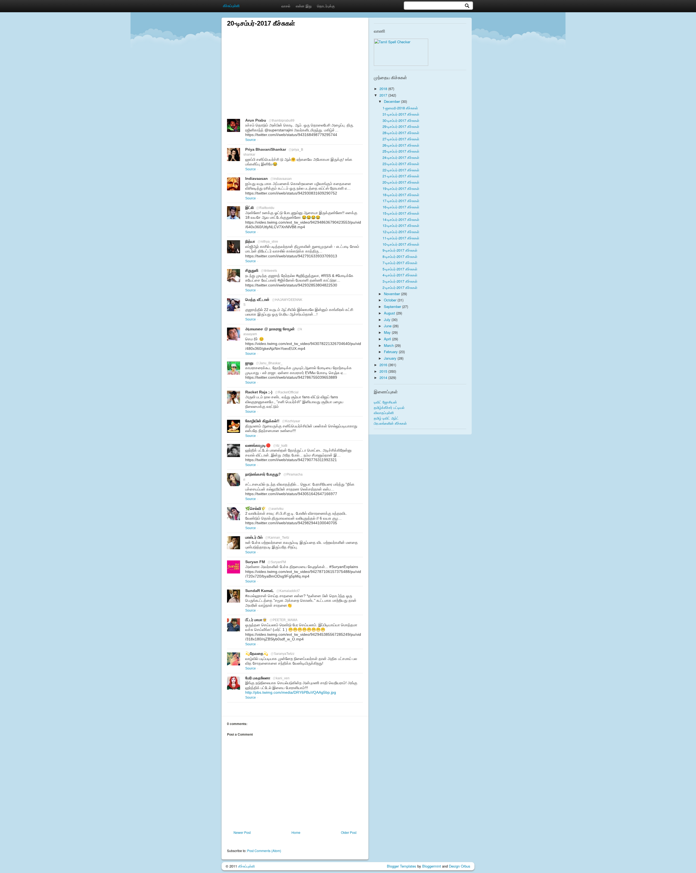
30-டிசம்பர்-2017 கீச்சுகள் (401, 120)
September (393, 306)
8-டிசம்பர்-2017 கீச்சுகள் (400, 256)
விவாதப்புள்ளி (384, 412)
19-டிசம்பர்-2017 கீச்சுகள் (401, 188)
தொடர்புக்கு (326, 5)
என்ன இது (304, 5)
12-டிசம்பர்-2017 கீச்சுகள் (401, 231)
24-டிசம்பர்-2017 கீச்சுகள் (401, 157)
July (387, 319)
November (392, 293)
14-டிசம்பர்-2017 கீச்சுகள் (401, 219)
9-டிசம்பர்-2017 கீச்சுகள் (400, 250)
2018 (384, 88)
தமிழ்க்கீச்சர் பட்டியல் (389, 407)
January (390, 358)
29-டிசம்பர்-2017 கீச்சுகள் (401, 126)
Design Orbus (459, 866)
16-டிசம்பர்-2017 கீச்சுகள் (401, 206)
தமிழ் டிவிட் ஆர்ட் (386, 418)
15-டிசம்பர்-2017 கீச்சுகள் (401, 213)
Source (250, 140)
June (388, 325)
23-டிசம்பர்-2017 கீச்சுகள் (401, 163)
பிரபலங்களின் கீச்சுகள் (390, 423)
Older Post (348, 832)
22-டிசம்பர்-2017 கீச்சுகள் (401, 169)
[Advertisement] (295, 66)
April (388, 338)
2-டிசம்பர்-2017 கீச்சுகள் (400, 287)
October (390, 300)
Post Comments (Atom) (264, 850)
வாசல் (285, 5)
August (390, 313)
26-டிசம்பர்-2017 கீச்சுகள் (401, 145)
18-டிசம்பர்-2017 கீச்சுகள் (401, 194)
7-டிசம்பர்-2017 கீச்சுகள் (400, 262)
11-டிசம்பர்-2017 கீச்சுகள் (401, 237)
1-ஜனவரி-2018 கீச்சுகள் (400, 107)
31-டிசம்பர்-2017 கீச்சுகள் (401, 114)
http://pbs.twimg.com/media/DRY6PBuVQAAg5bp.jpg (290, 692)
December (392, 101)
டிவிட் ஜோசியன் (385, 402)
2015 (384, 371)
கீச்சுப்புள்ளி (246, 866)
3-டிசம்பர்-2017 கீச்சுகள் (400, 281)
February (391, 351)
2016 (384, 364)
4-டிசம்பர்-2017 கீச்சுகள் (400, 274)
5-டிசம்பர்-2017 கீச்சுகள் (400, 269)
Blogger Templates (401, 866)
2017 (384, 95)
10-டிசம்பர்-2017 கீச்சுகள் (401, 244)
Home (295, 832)
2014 (384, 377)
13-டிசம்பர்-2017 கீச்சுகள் (401, 225)
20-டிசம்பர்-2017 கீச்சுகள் (401, 182)
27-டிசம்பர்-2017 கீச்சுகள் (401, 138)
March (389, 345)
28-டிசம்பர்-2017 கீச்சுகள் (401, 132)
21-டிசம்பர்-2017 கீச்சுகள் (401, 175)
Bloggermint (431, 866)
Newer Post (242, 832)
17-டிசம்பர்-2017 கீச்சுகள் (401, 200)
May (388, 332)
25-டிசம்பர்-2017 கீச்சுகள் (401, 151)
